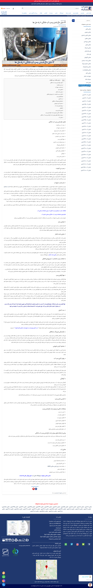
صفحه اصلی (88, 13)
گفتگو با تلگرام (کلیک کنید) (55, 532)
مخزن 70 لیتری (88, 507)
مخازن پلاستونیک (87, 67)
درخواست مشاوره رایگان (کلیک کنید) (52, 534)
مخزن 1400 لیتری (62, 509)
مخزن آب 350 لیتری (86, 120)
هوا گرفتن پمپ (60, 96)
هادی (54, 26)
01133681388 (57, 530)
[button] (13, 8)
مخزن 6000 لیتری (9, 509)
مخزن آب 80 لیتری (86, 98)
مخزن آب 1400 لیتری (86, 139)
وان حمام (89, 54)
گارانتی (45, 13)
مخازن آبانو (88, 73)
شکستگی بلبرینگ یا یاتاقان (57, 101)
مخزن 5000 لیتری (18, 509)
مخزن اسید (88, 83)
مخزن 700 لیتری (87, 509)
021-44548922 (57, 524)
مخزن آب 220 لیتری (86, 110)
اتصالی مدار (60, 89)
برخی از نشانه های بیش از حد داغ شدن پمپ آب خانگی (52, 115)
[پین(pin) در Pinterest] (33, 489)
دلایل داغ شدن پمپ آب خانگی (56, 83)
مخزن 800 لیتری (79, 509)
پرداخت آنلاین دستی (33, 13)
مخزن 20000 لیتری (34, 511)
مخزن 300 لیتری (22, 507)
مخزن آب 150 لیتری (86, 104)
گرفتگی (61, 108)
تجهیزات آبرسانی (63, 20)
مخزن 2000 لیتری (45, 509)
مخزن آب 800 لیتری (86, 132)
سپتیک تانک (88, 79)
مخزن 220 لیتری (48, 507)
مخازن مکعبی (88, 38)
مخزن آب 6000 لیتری (86, 158)
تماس (56, 13)
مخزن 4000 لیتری (27, 509)
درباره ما (51, 13)
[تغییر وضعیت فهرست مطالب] (62, 80)
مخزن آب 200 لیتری (86, 107)
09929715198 (4, 14)
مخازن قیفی (88, 45)
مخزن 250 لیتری (31, 507)
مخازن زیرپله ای (87, 42)
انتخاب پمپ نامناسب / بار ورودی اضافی (55, 94)
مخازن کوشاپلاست (87, 70)
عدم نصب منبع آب (59, 87)
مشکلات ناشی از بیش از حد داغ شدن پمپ (54, 113)
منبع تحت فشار (87, 76)
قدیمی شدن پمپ (59, 110)
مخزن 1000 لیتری (70, 509)
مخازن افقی (88, 29)
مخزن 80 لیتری (80, 507)
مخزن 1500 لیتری (53, 509)
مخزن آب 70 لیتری (86, 95)
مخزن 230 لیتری (39, 507)
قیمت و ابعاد (68, 13)
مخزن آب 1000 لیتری (86, 136)
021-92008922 (4, 12)
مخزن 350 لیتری (14, 507)
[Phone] (3, 584)
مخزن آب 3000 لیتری (86, 148)
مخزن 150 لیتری (64, 507)
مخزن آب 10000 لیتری (86, 164)
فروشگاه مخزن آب (36, 476)
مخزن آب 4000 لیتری (86, 151)
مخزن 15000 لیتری (44, 511)
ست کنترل (61, 99)
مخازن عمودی (88, 32)
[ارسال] (23, 8)
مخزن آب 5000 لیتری (86, 154)
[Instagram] (3, 580)
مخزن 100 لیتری (72, 507)
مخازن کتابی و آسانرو (86, 35)
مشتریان (82, 13)
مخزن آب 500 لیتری (86, 126)
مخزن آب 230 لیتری (86, 114)
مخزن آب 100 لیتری (86, 101)
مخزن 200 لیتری (56, 507)
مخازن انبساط (88, 48)
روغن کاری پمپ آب (59, 106)
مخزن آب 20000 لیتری (86, 170)
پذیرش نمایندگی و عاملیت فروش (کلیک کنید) (50, 537)
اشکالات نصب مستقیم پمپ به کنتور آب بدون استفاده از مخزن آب (51, 211)
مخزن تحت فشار (59, 92)
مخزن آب (61, 117)
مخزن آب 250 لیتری (86, 117)
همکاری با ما (24, 13)
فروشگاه (61, 13)
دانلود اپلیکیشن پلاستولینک (55, 539)
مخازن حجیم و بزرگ (86, 64)
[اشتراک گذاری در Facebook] (36, 489)
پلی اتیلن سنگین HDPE (53, 466)
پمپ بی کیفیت (60, 85)
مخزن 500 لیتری (5, 507)
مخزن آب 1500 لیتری (86, 142)
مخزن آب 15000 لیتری (86, 167)
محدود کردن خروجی (58, 103)
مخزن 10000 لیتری (53, 511)
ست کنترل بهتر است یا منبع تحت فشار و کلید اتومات (26, 328)
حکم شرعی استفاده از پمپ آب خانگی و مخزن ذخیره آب (53, 214)
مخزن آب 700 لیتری (86, 129)
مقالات (41, 13)
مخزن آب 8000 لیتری (86, 161)
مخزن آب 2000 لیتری (86, 145)
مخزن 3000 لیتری (36, 509)
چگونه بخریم (75, 13)
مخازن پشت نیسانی (86, 61)
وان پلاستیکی (88, 51)
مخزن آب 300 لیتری (86, 123)
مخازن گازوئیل (87, 57)
